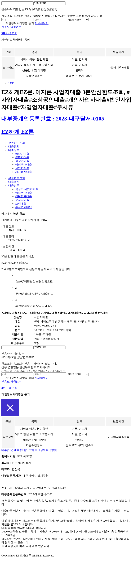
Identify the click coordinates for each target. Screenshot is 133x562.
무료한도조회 (16, 142)
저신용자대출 (23, 171)
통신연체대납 (23, 207)
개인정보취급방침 (46, 450)
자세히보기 (41, 23)
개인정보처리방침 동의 (20, 23)
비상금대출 (22, 153)
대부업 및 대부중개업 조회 (17, 450)
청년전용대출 (23, 196)
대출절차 (13, 146)
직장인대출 (22, 160)
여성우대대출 (23, 164)
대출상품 (13, 150)
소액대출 (20, 203)
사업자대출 (22, 168)
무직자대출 (22, 157)
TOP (11, 83)
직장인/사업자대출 (26, 189)
